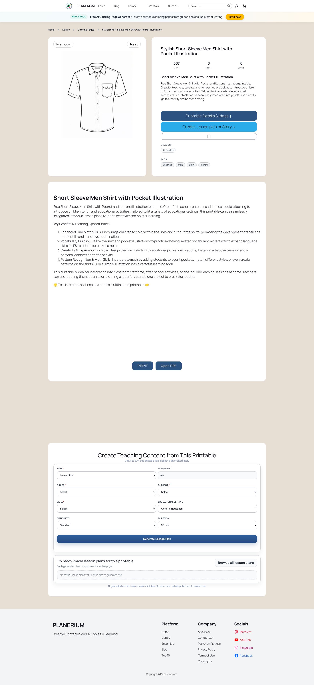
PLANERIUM (86, 6)
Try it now (235, 17)
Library (66, 29)
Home (51, 29)
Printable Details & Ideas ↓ (209, 115)
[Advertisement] (157, 317)
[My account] (236, 6)
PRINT (143, 365)
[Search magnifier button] (229, 6)
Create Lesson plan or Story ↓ (208, 126)
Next (134, 44)
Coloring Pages (86, 29)
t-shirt (204, 164)
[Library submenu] (137, 6)
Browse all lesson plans (236, 562)
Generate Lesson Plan (157, 538)
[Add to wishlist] (209, 136)
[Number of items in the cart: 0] (244, 6)
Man (180, 164)
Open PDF (168, 365)
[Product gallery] (97, 94)
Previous (63, 44)
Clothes (167, 164)
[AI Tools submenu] (177, 6)
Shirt (191, 164)
